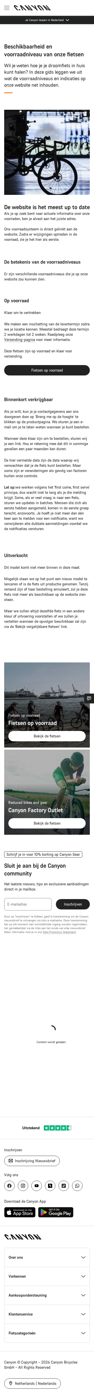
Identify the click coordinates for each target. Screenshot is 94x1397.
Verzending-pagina (19, 339)
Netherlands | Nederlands (35, 1383)
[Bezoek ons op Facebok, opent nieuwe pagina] (9, 1186)
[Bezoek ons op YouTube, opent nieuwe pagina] (36, 1186)
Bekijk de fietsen (47, 736)
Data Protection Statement (59, 932)
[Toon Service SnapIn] (89, 698)
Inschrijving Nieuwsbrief (34, 1160)
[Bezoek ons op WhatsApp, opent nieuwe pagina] (77, 1186)
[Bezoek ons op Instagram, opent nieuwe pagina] (23, 1186)
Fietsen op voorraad (47, 370)
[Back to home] (32, 8)
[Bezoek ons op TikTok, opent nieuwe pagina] (63, 1186)
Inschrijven (73, 904)
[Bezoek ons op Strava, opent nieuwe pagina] (50, 1186)
